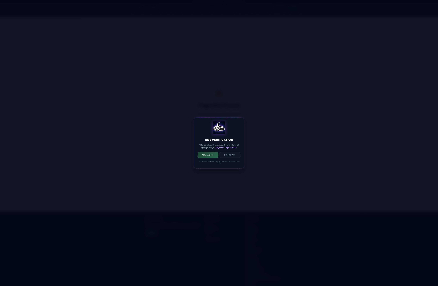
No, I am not (230, 155)
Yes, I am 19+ (208, 155)
